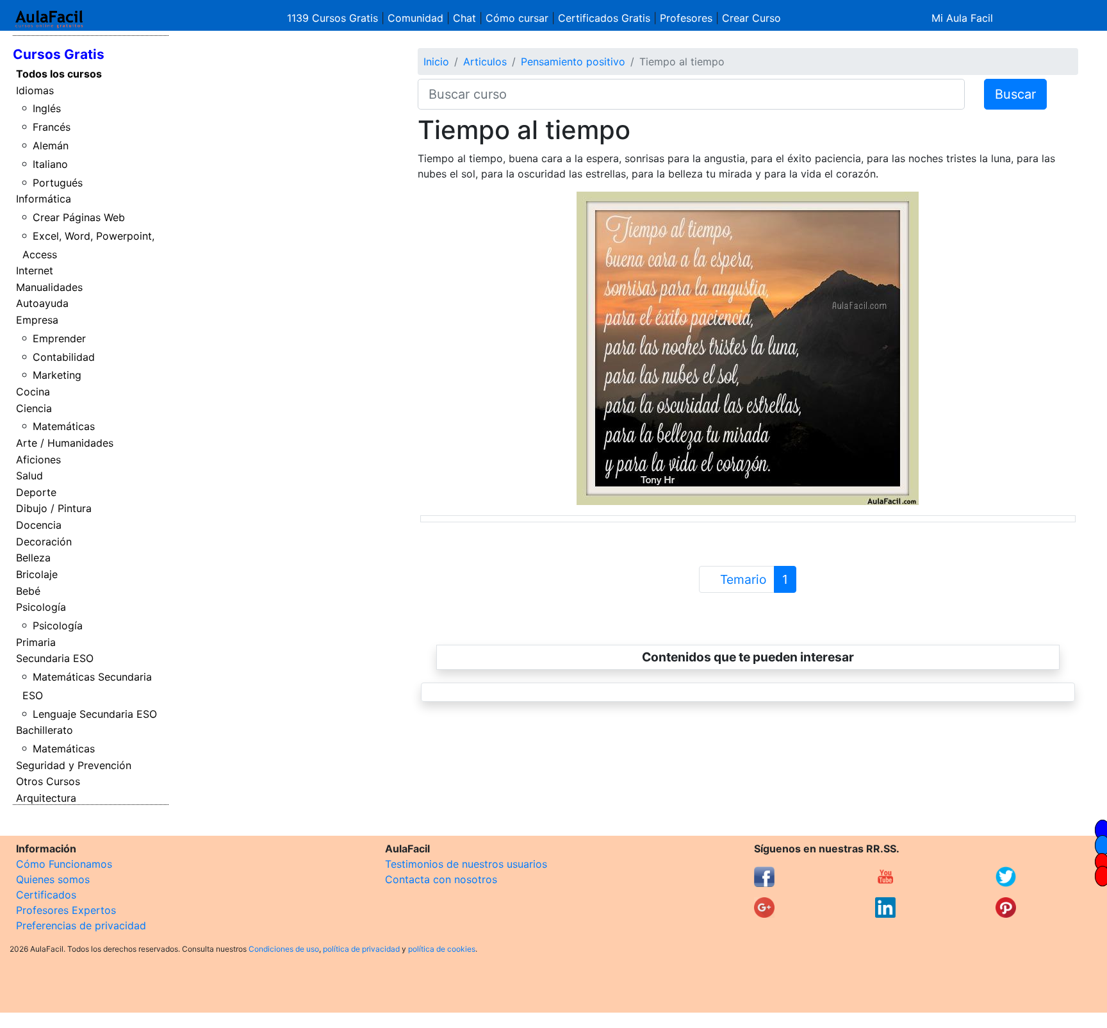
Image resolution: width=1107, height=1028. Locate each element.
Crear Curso (751, 18)
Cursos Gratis (58, 54)
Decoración (44, 541)
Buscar (1015, 94)
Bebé (28, 590)
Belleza (33, 557)
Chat (464, 18)
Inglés (47, 108)
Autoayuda (42, 303)
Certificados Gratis (604, 18)
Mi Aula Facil (962, 18)
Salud (29, 475)
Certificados (46, 894)
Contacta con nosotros (441, 879)
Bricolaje (37, 574)
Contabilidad (64, 357)
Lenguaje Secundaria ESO (95, 714)
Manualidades (49, 287)
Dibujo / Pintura (54, 508)
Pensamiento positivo (573, 61)
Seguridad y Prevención (73, 765)
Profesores (686, 18)
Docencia (39, 524)
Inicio (436, 61)
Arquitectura (46, 798)
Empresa (37, 319)
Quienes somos (53, 879)
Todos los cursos (59, 73)
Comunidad (415, 18)
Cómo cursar (517, 18)
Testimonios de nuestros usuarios (466, 864)
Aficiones (38, 459)
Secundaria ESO (55, 658)
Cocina (33, 391)
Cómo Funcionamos (64, 864)
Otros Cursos (48, 781)
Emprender (59, 338)
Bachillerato (44, 730)
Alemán (51, 145)
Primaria (36, 642)
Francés (51, 126)
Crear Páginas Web (79, 217)
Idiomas (35, 90)
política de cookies (441, 949)
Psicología (41, 607)
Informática (43, 198)
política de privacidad (361, 949)
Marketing (57, 375)
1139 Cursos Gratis (334, 18)
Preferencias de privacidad (81, 925)
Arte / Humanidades (64, 442)
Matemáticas (64, 426)
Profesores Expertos (66, 910)
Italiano (50, 164)
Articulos (485, 61)
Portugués (58, 182)
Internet (34, 270)
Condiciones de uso (284, 949)
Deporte (36, 492)
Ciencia (34, 408)
